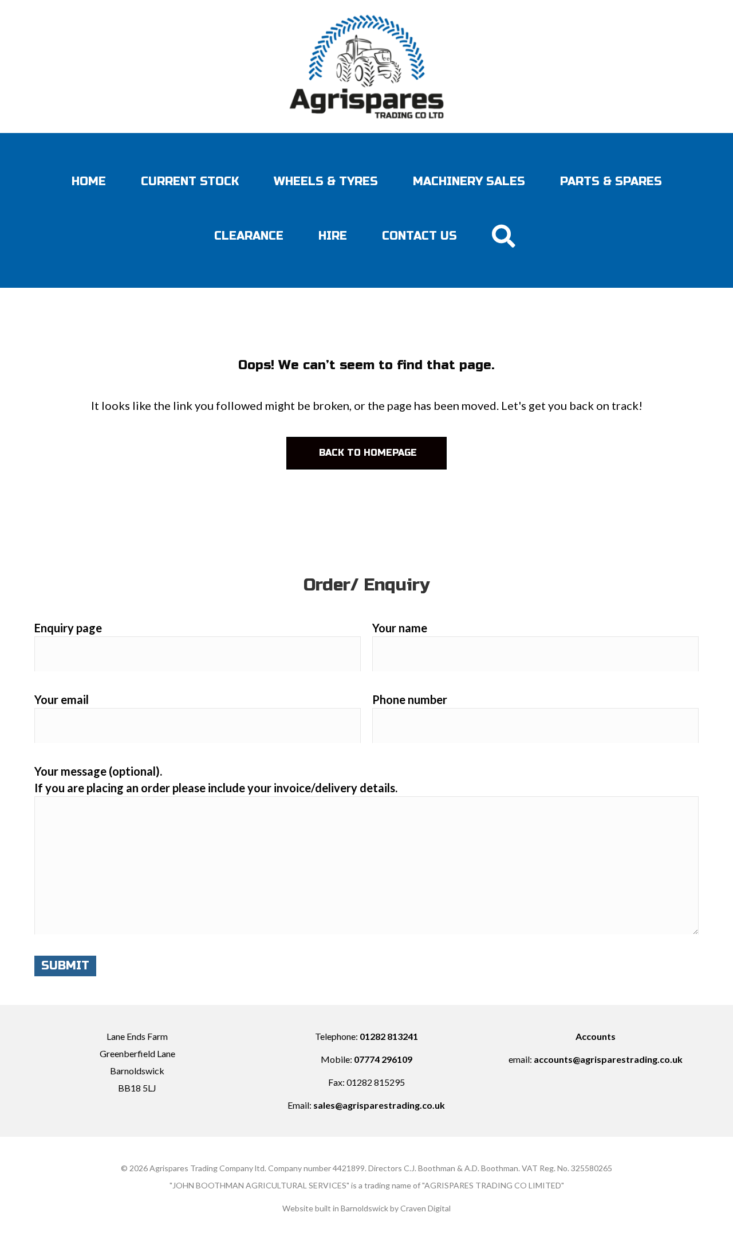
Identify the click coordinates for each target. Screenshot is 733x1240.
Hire (332, 236)
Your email (61, 699)
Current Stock (190, 181)
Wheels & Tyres (326, 181)
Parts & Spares (611, 181)
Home (89, 181)
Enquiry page (68, 628)
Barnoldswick (364, 1208)
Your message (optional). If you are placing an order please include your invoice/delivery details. (215, 779)
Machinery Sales (469, 181)
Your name (399, 628)
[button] (506, 236)
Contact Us (419, 236)
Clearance (248, 236)
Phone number (409, 699)
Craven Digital (425, 1208)
